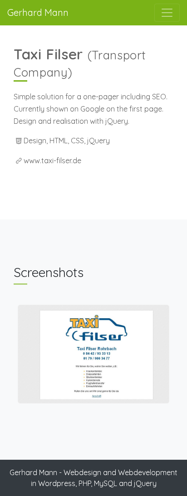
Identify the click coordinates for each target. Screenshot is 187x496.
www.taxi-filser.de (52, 160)
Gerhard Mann (38, 12)
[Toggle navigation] (167, 13)
